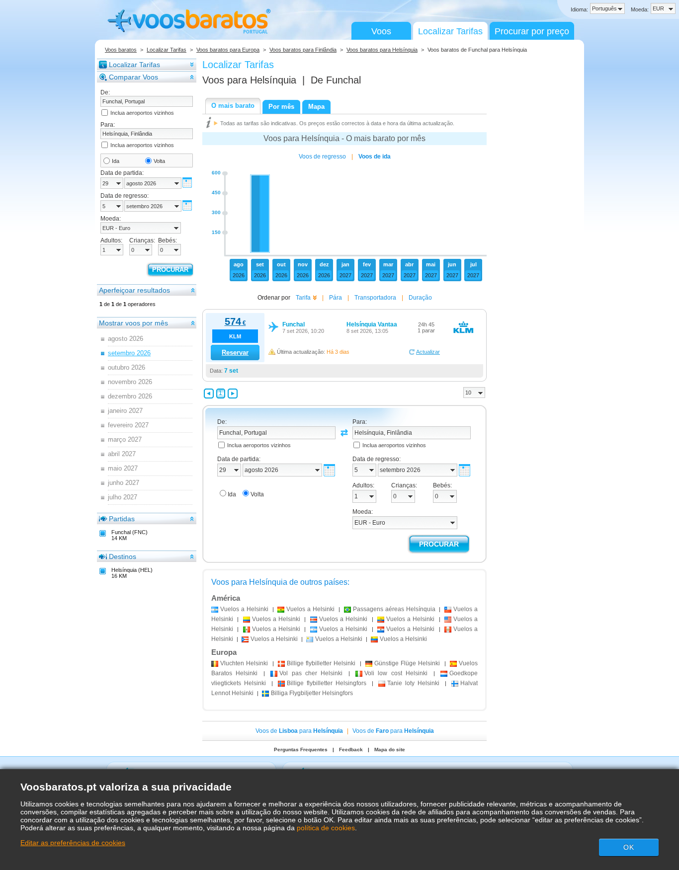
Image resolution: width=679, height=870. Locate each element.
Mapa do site (389, 749)
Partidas (122, 519)
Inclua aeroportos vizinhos (142, 113)
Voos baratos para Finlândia (303, 50)
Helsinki (244, 663)
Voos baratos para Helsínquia (382, 50)
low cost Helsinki (395, 673)
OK (628, 847)
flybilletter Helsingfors (327, 683)
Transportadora (375, 297)
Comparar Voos (133, 77)
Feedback (351, 749)
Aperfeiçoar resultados (134, 290)
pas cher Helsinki (310, 673)
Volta (159, 161)
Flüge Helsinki (407, 663)
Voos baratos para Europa (227, 50)
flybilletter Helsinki (321, 663)
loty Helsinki (413, 683)
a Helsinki (244, 609)
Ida (115, 161)
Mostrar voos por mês (133, 323)
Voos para (249, 80)
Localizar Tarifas (450, 31)
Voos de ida (374, 156)
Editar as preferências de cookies (72, 843)
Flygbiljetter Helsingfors (312, 693)
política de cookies (326, 828)
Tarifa (303, 297)
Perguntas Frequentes (301, 749)
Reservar (235, 352)
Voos (381, 31)
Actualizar (428, 352)
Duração (420, 297)
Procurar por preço (532, 31)
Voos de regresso (322, 156)
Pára (335, 297)
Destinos (122, 556)
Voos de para (299, 730)
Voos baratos (121, 50)
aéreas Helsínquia (394, 609)
